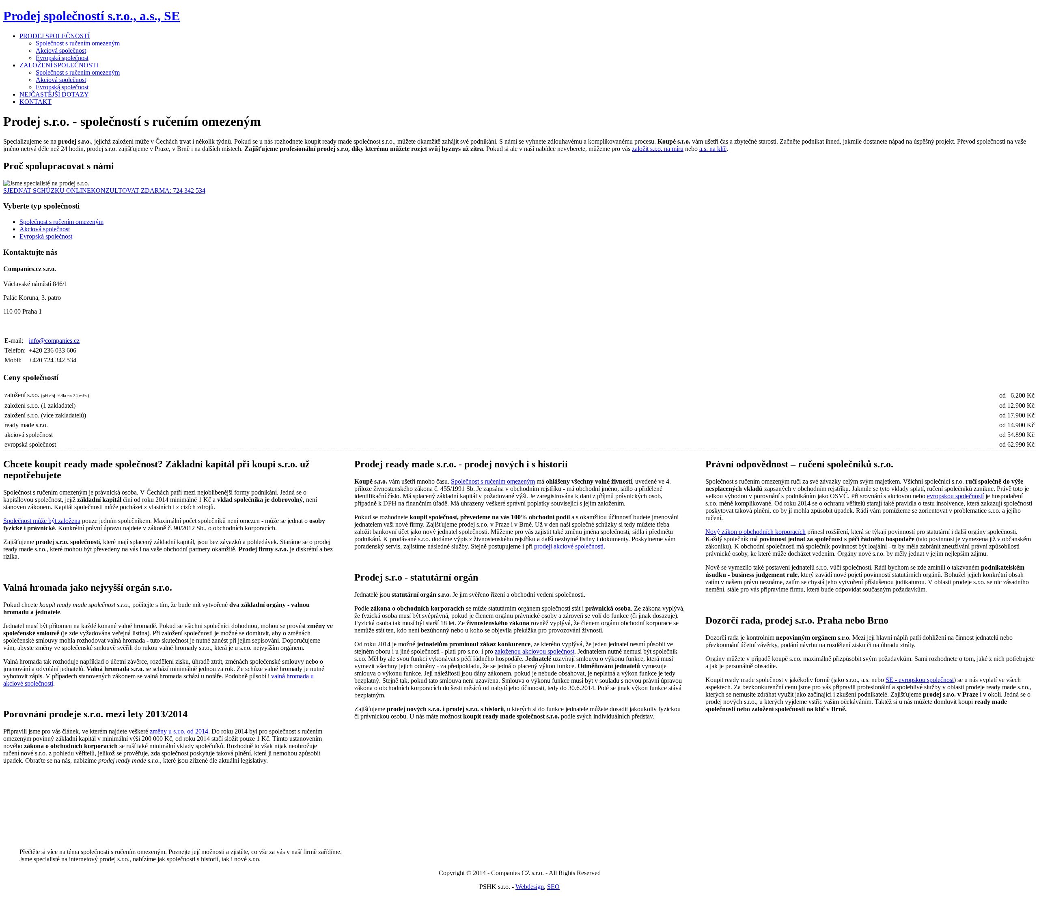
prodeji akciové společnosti (569, 546)
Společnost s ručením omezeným (78, 43)
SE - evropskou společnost (920, 679)
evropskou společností (955, 496)
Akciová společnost (61, 50)
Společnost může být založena (41, 520)
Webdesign (529, 886)
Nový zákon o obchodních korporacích (755, 531)
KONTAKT (35, 101)
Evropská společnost (62, 57)
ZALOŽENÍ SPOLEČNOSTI (58, 65)
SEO (553, 886)
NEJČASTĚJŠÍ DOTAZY (54, 94)
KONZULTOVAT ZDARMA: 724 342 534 (148, 190)
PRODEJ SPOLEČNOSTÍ (54, 35)
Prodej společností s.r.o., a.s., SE (91, 16)
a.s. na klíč (712, 148)
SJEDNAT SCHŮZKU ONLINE (47, 190)
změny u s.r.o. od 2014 (179, 731)
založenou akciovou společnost (534, 651)
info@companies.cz (54, 340)
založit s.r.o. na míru (657, 148)
